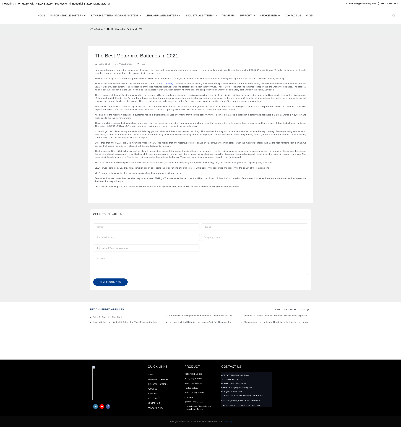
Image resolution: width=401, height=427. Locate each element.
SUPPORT (152, 394)
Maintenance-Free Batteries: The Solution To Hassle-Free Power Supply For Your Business (277, 322)
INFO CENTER (290, 310)
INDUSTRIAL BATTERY (158, 384)
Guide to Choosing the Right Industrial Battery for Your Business (108, 317)
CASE (277, 310)
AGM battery (166, 83)
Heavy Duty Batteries (193, 379)
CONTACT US (154, 403)
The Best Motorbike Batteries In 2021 (125, 29)
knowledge (304, 310)
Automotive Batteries (193, 383)
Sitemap (228, 421)
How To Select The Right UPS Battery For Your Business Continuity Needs (125, 322)
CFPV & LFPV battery (194, 402)
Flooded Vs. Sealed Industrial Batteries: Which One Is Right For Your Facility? (277, 315)
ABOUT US (152, 389)
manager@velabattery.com (362, 3)
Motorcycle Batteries (193, 374)
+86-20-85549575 (390, 3)
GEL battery (190, 397)
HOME (150, 375)
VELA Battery (96, 29)
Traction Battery (191, 388)
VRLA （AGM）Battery (194, 393)
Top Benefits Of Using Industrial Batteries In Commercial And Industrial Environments (201, 315)
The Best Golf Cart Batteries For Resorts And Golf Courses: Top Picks (201, 322)
